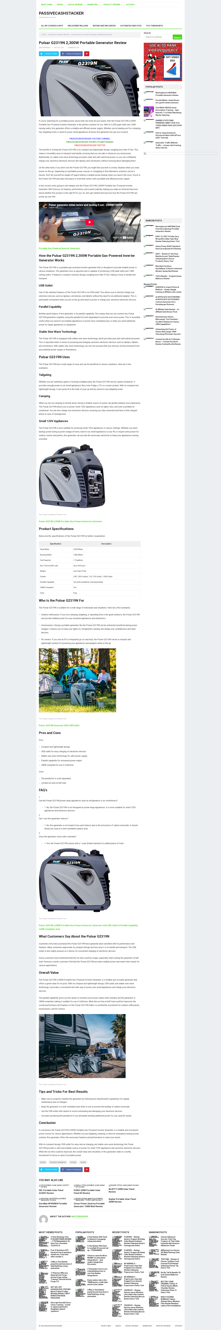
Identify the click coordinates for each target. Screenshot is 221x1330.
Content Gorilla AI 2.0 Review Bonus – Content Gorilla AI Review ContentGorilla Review (168, 341)
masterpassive (45, 48)
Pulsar (73, 1162)
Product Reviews (111, 5)
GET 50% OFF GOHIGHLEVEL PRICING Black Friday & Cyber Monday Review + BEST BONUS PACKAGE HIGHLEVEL (60, 1292)
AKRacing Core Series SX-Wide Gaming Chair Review (170, 1252)
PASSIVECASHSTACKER (61, 13)
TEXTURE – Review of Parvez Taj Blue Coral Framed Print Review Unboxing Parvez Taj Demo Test (170, 1263)
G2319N (42, 1162)
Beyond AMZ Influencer (104, 26)
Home (43, 35)
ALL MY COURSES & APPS (52, 26)
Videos (60, 5)
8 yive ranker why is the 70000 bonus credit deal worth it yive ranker (97, 1282)
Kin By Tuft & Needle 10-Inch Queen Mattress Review (171, 1275)
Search (147, 33)
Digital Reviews (75, 5)
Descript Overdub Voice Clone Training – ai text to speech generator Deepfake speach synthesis (61, 1307)
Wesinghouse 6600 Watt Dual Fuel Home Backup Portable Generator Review (168, 228)
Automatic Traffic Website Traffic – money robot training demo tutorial (168, 145)
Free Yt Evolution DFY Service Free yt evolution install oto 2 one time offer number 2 (61, 1253)
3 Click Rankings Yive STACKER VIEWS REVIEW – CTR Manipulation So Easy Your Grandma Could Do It (61, 1241)
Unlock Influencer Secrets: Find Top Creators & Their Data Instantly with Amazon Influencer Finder (170, 1241)
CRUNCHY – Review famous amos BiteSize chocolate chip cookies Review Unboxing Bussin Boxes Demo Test (134, 1294)
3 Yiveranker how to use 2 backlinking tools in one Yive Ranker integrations (97, 1272)
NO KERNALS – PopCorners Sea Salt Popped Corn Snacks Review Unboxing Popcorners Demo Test (134, 1268)
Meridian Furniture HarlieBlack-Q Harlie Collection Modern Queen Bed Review (169, 268)
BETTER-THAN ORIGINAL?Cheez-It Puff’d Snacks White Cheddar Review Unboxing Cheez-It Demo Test (169, 1287)
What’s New (46, 5)
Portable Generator (58, 1162)
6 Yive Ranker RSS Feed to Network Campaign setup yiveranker (97, 1239)
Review (83, 1162)
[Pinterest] (86, 53)
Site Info (130, 5)
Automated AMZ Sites (131, 26)
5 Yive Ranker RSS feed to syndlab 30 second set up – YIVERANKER (97, 1248)
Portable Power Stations (58, 35)
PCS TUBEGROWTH (154, 26)
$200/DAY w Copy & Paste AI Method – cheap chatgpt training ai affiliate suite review (168, 289)
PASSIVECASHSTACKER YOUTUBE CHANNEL (89, 138)
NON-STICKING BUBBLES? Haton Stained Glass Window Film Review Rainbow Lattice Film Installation (171, 1301)
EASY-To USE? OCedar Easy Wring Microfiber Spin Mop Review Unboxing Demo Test (168, 238)
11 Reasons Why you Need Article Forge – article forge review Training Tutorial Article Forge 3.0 (61, 1277)
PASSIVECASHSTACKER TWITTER (89, 145)
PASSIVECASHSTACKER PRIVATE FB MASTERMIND (89, 142)
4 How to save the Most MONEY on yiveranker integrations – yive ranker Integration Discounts (97, 1260)
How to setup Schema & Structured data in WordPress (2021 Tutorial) (168, 135)
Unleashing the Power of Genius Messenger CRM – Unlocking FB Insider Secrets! (168, 331)
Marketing (92, 5)
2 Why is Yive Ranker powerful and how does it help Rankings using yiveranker (61, 1265)
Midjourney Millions (78, 26)
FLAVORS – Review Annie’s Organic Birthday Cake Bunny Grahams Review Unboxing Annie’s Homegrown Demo (134, 1241)
